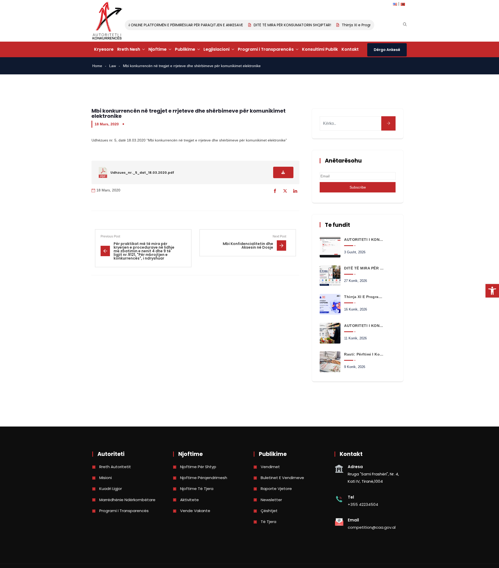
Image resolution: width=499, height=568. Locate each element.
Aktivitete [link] (189, 499)
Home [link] (97, 66)
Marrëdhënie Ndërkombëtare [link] (127, 499)
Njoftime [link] (157, 49)
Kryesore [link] (104, 49)
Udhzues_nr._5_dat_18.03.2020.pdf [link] (142, 172)
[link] (492, 291)
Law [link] (112, 66)
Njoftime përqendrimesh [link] (203, 477)
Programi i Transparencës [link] (266, 49)
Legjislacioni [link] (216, 49)
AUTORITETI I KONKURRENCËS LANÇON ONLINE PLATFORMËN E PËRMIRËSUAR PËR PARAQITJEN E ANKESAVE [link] (146, 25)
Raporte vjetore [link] (276, 488)
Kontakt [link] (350, 49)
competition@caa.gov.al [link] (372, 527)
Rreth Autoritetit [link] (115, 466)
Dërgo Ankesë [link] (387, 49)
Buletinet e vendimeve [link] (282, 477)
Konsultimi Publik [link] (320, 49)
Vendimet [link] (270, 466)
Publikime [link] (185, 49)
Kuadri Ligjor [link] (110, 488)
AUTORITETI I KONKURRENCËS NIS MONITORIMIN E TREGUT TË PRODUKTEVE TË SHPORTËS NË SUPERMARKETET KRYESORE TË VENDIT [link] (364, 326)
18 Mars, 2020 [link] (107, 124)
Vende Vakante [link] (195, 510)
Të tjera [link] (268, 521)
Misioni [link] (105, 477)
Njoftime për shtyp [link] (198, 466)
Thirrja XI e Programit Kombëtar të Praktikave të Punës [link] (364, 297)
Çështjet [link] (269, 510)
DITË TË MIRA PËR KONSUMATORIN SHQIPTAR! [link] (285, 25)
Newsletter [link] (271, 499)
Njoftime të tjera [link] (196, 488)
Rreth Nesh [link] (128, 49)
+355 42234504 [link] (363, 504)
